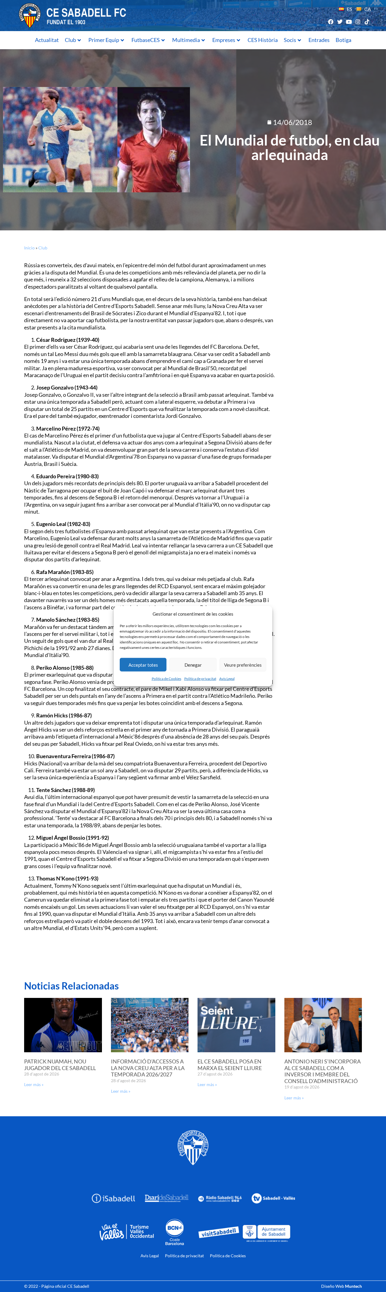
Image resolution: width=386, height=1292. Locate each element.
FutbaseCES (145, 40)
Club (70, 40)
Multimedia (186, 40)
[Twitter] (339, 21)
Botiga (343, 40)
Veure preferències (243, 664)
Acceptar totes (143, 664)
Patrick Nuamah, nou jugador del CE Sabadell (60, 1064)
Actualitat (47, 40)
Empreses (223, 40)
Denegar (193, 664)
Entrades (319, 40)
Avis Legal (227, 678)
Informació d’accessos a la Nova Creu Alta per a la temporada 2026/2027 (148, 1068)
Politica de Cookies (166, 678)
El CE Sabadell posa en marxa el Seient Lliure (230, 1064)
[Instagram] (358, 21)
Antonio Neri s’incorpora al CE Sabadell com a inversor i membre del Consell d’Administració (322, 1071)
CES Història (263, 40)
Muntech (353, 1286)
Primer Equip (103, 40)
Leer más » (33, 1084)
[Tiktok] (367, 21)
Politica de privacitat (200, 678)
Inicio (29, 247)
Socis (290, 40)
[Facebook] (330, 21)
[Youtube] (349, 21)
